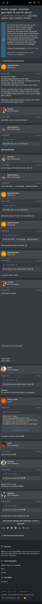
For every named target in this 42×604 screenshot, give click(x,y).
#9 (40, 290)
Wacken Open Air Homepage (10, 565)
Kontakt (3, 572)
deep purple (32, 15)
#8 (40, 261)
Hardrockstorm (13, 127)
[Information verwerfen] (38, 25)
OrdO (9, 443)
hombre (10, 109)
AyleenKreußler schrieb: (11, 412)
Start (18, 598)
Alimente (10, 493)
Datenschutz (29, 595)
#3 (40, 135)
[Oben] (22, 597)
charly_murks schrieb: (10, 474)
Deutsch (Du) (25, 591)
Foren (3, 569)
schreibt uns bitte (32, 48)
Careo (9, 367)
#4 (40, 165)
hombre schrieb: (8, 139)
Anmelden (4, 581)
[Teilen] (37, 74)
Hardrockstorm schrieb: (11, 235)
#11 (40, 408)
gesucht (4, 18)
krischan (10, 461)
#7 (40, 231)
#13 (40, 470)
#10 (40, 376)
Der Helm (10, 157)
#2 (40, 117)
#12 (40, 451)
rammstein (18, 18)
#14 (40, 501)
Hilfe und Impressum (9, 598)
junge (11, 18)
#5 (40, 183)
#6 (40, 201)
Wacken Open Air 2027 (9, 591)
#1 (40, 74)
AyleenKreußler (8, 15)
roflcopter (27, 18)
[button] (3, 3)
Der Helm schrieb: (9, 265)
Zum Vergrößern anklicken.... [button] (21, 430)
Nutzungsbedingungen (16, 595)
